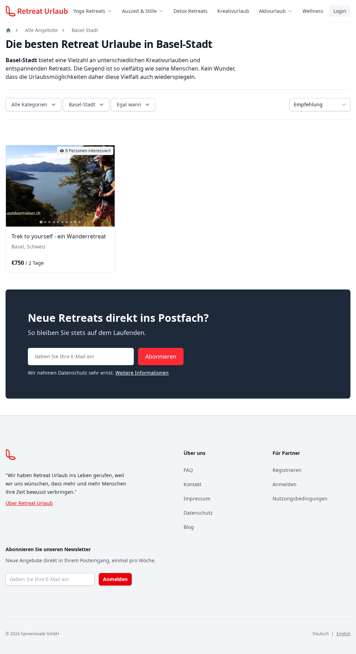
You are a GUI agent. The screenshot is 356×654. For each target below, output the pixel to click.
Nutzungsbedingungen (300, 498)
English (343, 634)
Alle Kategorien (29, 104)
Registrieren (287, 470)
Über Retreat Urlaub (29, 503)
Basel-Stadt (85, 30)
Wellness (312, 11)
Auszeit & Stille (139, 11)
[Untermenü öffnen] (111, 11)
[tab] (41, 222)
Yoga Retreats (89, 11)
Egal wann (129, 104)
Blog (189, 527)
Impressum (197, 498)
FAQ (188, 470)
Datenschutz (198, 512)
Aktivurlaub (272, 11)
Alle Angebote (41, 30)
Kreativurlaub (233, 11)
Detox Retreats (190, 11)
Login (339, 11)
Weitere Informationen (142, 372)
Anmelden (285, 484)
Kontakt (192, 484)
